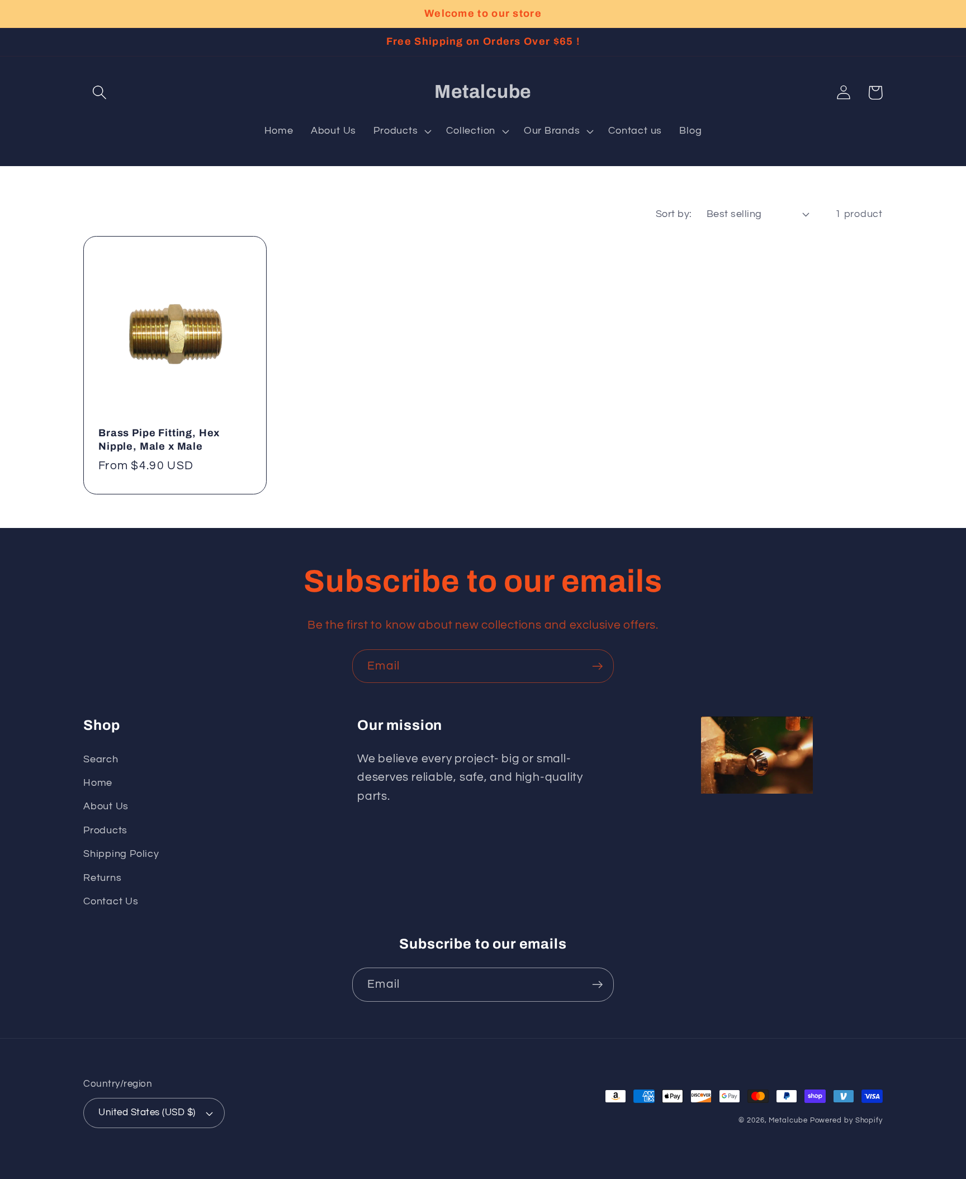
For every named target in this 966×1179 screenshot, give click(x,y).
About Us (106, 806)
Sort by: (674, 214)
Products (105, 830)
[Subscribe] (597, 666)
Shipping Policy (121, 853)
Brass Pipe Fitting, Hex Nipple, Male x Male (159, 439)
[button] (99, 93)
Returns (102, 878)
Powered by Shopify (846, 1120)
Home (97, 782)
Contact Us (111, 901)
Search (101, 759)
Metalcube (788, 1120)
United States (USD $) (147, 1112)
